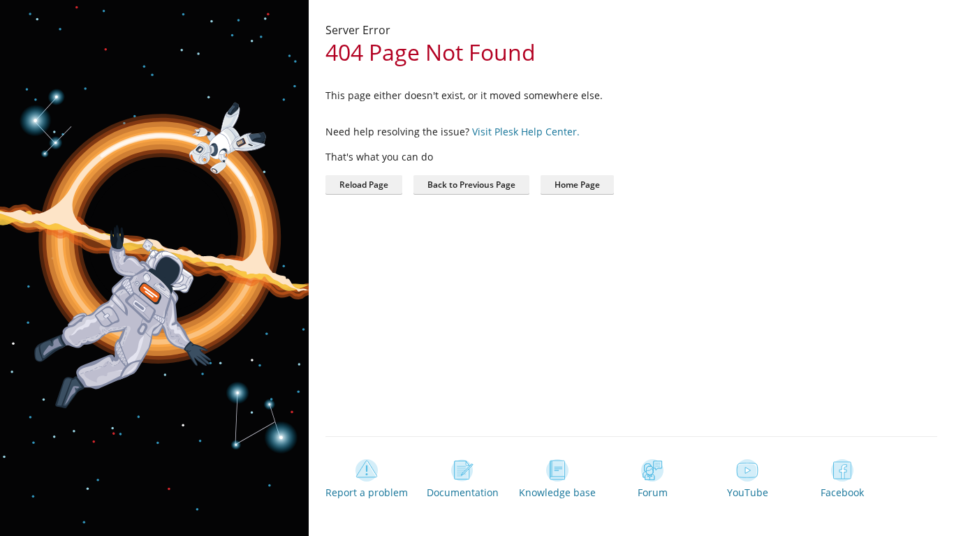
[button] (577, 185)
